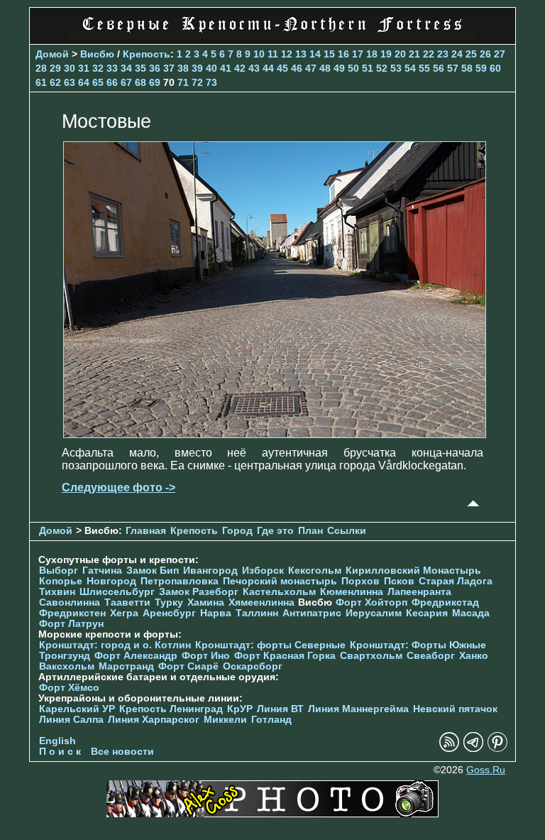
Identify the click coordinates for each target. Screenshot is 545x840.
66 (112, 82)
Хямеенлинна (261, 602)
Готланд (271, 719)
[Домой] (272, 35)
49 (339, 68)
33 (112, 68)
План (310, 530)
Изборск (263, 570)
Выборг (58, 570)
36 (154, 68)
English (57, 741)
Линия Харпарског (153, 719)
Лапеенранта (419, 592)
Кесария (427, 613)
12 (286, 54)
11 (273, 54)
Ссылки (346, 530)
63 (69, 82)
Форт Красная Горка (285, 655)
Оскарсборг (252, 666)
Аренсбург (169, 613)
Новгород (111, 581)
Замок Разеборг (198, 592)
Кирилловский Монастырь (413, 570)
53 (396, 68)
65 (98, 82)
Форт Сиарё (188, 666)
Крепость (146, 54)
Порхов (360, 581)
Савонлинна (69, 602)
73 (211, 82)
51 (367, 68)
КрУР (240, 709)
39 (197, 68)
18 (372, 54)
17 (357, 54)
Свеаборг (431, 655)
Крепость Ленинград (171, 709)
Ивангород (210, 570)
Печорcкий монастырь (280, 581)
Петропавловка (180, 581)
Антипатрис (311, 613)
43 (254, 68)
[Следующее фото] (275, 434)
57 (452, 68)
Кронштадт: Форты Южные (418, 645)
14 (315, 54)
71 (183, 82)
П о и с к (60, 751)
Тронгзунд (64, 655)
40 (211, 68)
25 (471, 54)
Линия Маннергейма (358, 709)
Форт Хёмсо (69, 687)
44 (268, 68)
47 (310, 68)
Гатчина (102, 570)
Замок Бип (152, 570)
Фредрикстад (445, 602)
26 (485, 54)
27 (499, 54)
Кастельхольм (279, 592)
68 (140, 82)
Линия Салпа (71, 719)
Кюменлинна (351, 592)
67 (126, 82)
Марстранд (126, 666)
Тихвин (57, 592)
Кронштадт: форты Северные (270, 645)
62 (55, 82)
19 (386, 54)
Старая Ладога (455, 581)
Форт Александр (135, 655)
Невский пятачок (455, 709)
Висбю (97, 54)
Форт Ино (206, 655)
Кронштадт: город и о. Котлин (115, 645)
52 (381, 68)
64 (83, 82)
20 (400, 54)
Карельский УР (77, 709)
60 (495, 68)
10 (259, 54)
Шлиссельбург (117, 592)
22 (428, 54)
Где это (275, 530)
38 (183, 68)
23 (442, 54)
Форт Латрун (71, 623)
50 (353, 68)
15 (329, 54)
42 (240, 68)
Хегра (124, 613)
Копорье (60, 581)
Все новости (122, 751)
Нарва (215, 613)
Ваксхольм (66, 666)
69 (154, 82)
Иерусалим (374, 613)
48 (325, 68)
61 (41, 82)
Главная (146, 530)
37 (169, 68)
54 (410, 68)
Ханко (473, 655)
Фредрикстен (72, 613)
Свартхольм (371, 655)
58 (467, 68)
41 (225, 68)
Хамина (205, 602)
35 (140, 68)
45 (282, 68)
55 (424, 68)
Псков (399, 581)
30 (69, 68)
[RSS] (449, 748)
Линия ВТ (280, 709)
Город (237, 530)
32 (98, 68)
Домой (52, 54)
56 (438, 68)
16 (343, 54)
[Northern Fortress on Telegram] (473, 748)
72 (197, 82)
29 (55, 68)
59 (481, 68)
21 (414, 54)
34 (126, 68)
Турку (169, 602)
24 (457, 54)
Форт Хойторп (371, 602)
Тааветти (127, 602)
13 (301, 54)
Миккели (225, 719)
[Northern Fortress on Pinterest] (497, 748)
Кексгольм (314, 570)
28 (41, 68)
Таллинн (257, 613)
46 (296, 68)
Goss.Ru (485, 770)
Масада (471, 613)
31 (83, 68)
